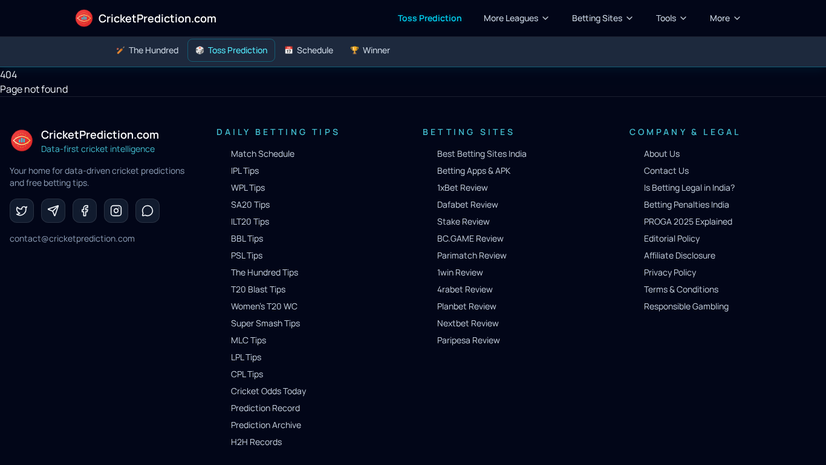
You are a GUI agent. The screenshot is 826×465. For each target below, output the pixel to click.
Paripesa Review (468, 340)
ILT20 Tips (250, 221)
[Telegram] (53, 211)
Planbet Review (466, 306)
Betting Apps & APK (473, 170)
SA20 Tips (250, 204)
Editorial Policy (672, 238)
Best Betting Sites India (482, 153)
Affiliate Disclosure (679, 255)
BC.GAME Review (470, 238)
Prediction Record (265, 408)
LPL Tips (246, 357)
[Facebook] (85, 211)
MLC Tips (248, 340)
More (720, 18)
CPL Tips (247, 374)
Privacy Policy (670, 272)
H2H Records (256, 441)
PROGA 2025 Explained (688, 221)
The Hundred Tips (264, 272)
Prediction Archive (266, 424)
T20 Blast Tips (258, 289)
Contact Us (666, 170)
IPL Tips (245, 170)
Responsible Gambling (686, 306)
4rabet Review (465, 289)
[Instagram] (116, 211)
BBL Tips (247, 238)
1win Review (460, 272)
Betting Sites (597, 18)
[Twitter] (22, 211)
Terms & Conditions (681, 289)
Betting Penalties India (686, 204)
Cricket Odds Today (268, 391)
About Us (662, 153)
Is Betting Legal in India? (689, 187)
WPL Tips (248, 187)
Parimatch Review (472, 255)
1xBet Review (462, 187)
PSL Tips (246, 255)
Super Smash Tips (265, 323)
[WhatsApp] (147, 211)
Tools (666, 18)
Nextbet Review (468, 323)
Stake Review (463, 221)
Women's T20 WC (264, 306)
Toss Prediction (430, 18)
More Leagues (511, 18)
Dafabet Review (467, 204)
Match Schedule (262, 153)
